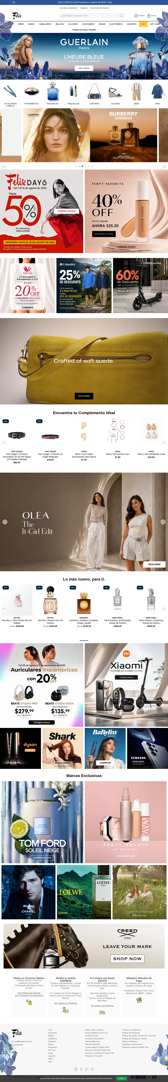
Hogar (50, 1053)
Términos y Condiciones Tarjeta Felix (99, 1053)
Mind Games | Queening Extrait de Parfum (151, 621)
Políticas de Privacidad (131, 1033)
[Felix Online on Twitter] (86, 1069)
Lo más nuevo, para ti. (84, 579)
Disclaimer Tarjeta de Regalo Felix (135, 1047)
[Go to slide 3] (84, 568)
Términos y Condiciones (131, 1030)
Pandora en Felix (92, 1036)
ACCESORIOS (88, 24)
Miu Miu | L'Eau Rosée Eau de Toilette (17, 621)
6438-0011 (19, 1045)
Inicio (50, 1030)
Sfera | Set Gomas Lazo (117, 454)
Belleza (51, 1036)
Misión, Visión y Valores (94, 1030)
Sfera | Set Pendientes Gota (151, 454)
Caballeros (52, 1039)
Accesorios (52, 1033)
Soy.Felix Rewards (68, 8)
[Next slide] (163, 521)
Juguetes (51, 1056)
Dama (50, 1044)
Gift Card (51, 1050)
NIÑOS (21, 24)
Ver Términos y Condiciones (29, 995)
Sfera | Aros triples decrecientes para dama (84, 455)
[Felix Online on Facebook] (81, 1069)
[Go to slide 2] (81, 568)
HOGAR (102, 24)
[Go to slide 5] (89, 568)
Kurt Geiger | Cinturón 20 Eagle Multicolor (50, 455)
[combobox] (87, 15)
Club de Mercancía (92, 1041)
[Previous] (4, 167)
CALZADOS (73, 24)
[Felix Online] (16, 15)
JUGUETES (132, 24)
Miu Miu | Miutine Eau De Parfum (50, 621)
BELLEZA (60, 24)
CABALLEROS (45, 24)
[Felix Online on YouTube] (92, 1069)
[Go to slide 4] (86, 568)
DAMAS (31, 24)
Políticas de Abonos (129, 1041)
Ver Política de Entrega (29, 993)
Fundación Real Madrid (94, 1039)
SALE (143, 24)
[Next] (164, 94)
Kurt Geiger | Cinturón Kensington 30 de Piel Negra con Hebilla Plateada (17, 457)
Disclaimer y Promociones (132, 1044)
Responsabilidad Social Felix (96, 1033)
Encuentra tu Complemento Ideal (84, 413)
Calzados (52, 1041)
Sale (50, 1062)
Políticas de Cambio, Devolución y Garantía (139, 1036)
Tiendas (84, 8)
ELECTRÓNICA (116, 24)
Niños (50, 1059)
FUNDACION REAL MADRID (84, 30)
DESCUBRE (84, 396)
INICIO (11, 24)
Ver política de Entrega (65, 1003)
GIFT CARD (155, 24)
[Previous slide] (4, 521)
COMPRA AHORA (66, 211)
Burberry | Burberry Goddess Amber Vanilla (84, 621)
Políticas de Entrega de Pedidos (134, 1039)
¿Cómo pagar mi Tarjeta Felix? (97, 1047)
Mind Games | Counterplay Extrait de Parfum (117, 621)
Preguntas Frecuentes (94, 1056)
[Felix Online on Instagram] (75, 1069)
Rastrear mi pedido (100, 8)
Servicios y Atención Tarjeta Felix (98, 1050)
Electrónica (52, 1047)
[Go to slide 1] (79, 568)
